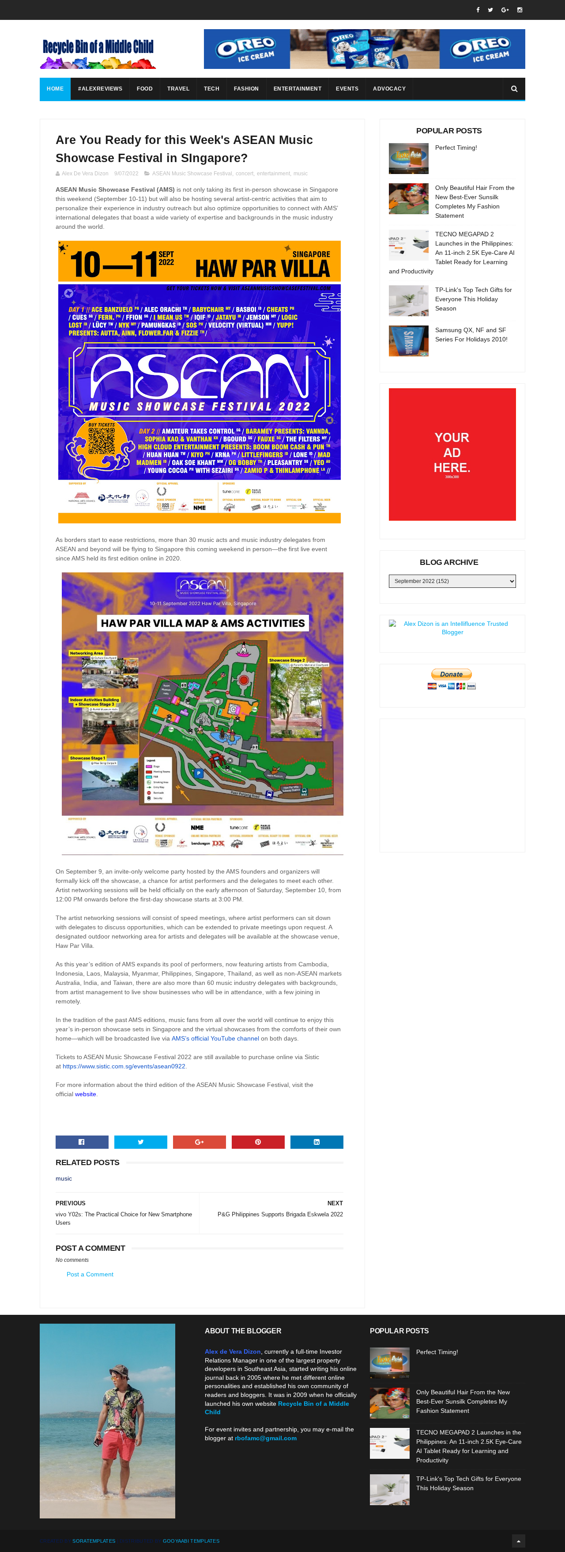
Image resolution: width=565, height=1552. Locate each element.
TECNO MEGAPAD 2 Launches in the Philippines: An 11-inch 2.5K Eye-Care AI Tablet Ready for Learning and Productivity (452, 253)
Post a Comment (90, 1274)
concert (244, 173)
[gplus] (505, 10)
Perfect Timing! (456, 147)
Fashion (246, 89)
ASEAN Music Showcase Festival (192, 173)
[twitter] (490, 10)
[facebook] (477, 10)
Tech (211, 89)
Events (347, 89)
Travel (178, 89)
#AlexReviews (100, 89)
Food (145, 89)
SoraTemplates (93, 1541)
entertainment (273, 173)
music (301, 173)
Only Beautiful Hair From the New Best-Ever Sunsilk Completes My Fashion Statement (463, 1401)
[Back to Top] (518, 1541)
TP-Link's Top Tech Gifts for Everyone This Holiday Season (473, 299)
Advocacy (389, 89)
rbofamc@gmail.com (266, 1438)
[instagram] (519, 10)
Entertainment (298, 89)
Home (55, 89)
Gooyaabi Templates (191, 1541)
